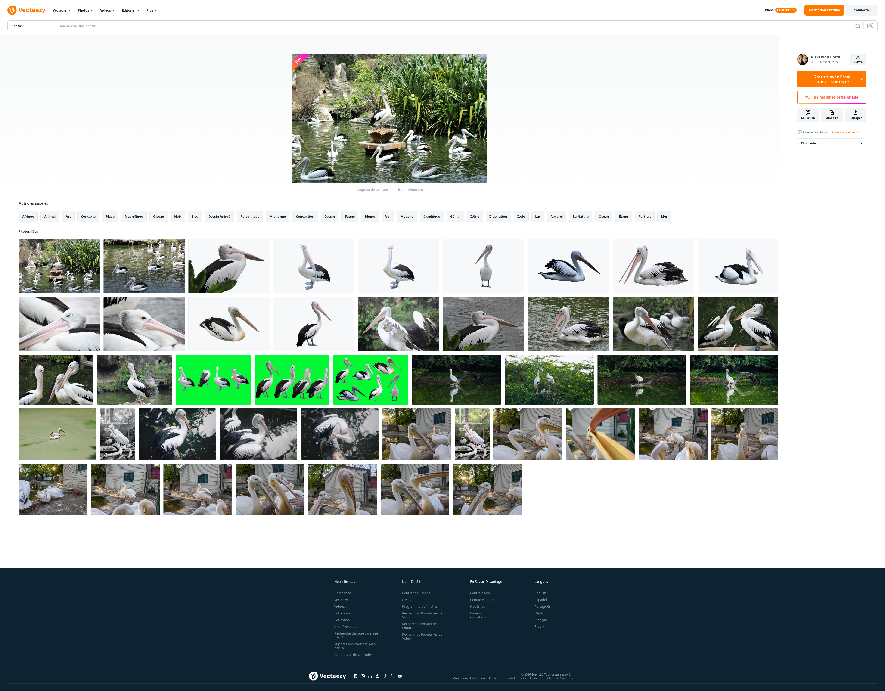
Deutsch (541, 613)
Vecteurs (60, 10)
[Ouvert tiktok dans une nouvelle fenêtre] (385, 676)
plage (110, 216)
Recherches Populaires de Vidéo (422, 636)
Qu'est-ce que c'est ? (845, 132)
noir (177, 216)
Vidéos (105, 10)
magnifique (134, 216)
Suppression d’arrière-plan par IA (355, 646)
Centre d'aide (480, 593)
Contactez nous (482, 600)
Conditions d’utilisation (469, 678)
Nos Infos (477, 606)
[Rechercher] (858, 26)
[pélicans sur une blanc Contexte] (229, 266)
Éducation (342, 620)
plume (370, 216)
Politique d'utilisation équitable (551, 678)
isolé (521, 216)
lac (537, 216)
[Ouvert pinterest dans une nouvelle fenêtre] (377, 676)
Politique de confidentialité (507, 678)
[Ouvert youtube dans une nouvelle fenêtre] (400, 676)
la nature (581, 216)
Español (541, 600)
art (68, 216)
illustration (498, 216)
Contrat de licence (416, 593)
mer (664, 216)
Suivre (858, 62)
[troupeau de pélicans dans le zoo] (59, 266)
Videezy (340, 606)
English (540, 593)
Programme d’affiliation (420, 606)
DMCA (407, 600)
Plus (149, 10)
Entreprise (342, 613)
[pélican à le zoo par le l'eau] (416, 434)
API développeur (347, 626)
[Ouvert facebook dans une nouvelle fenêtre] (355, 676)
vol (387, 216)
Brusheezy (342, 593)
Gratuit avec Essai (831, 79)
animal (50, 216)
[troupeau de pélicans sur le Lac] (59, 324)
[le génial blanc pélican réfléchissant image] (734, 380)
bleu (194, 216)
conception (305, 216)
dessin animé (219, 216)
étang (623, 216)
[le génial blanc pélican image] (456, 380)
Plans (769, 10)
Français (541, 620)
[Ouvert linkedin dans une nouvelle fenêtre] (370, 676)
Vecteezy (341, 600)
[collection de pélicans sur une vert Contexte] (213, 380)
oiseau (158, 216)
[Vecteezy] (26, 10)
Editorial (128, 10)
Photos (83, 10)
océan (604, 216)
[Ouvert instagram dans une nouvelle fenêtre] (363, 676)
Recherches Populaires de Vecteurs (422, 615)
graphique (431, 216)
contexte (88, 216)
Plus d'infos (809, 143)
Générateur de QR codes (353, 654)
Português (543, 606)
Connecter (862, 10)
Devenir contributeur (480, 615)
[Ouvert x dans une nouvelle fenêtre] (392, 676)
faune (350, 216)
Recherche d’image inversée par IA (356, 635)
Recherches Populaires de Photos (422, 626)
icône (474, 216)
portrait (644, 216)
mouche (407, 216)
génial (455, 216)
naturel (557, 216)
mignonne (278, 216)
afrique (28, 216)
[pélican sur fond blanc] (229, 324)
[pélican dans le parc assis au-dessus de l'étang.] (177, 434)
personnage (249, 216)
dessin (329, 216)
